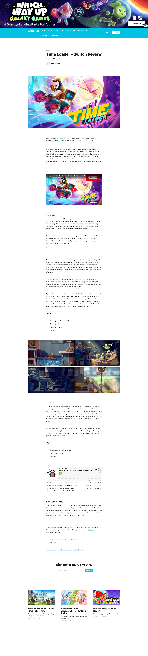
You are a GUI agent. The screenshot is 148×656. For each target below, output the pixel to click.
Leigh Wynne (55, 63)
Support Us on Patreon (80, 30)
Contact (68, 30)
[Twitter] (109, 32)
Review (48, 50)
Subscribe (116, 32)
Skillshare (61, 138)
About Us (51, 30)
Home (44, 30)
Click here (88, 140)
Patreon (91, 530)
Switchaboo (33, 31)
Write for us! (59, 30)
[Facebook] (107, 32)
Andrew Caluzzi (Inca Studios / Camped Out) (64, 539)
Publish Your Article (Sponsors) (51, 35)
